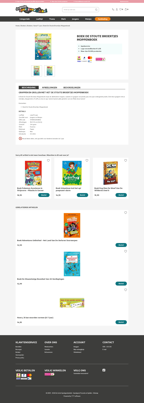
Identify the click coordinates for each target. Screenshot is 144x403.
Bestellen (18, 347)
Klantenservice (124, 1)
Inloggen (76, 347)
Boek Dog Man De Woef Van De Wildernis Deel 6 (108, 189)
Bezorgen (19, 349)
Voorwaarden (20, 355)
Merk (63, 19)
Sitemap (95, 393)
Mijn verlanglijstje (79, 349)
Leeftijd (39, 19)
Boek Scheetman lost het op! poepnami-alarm (68, 189)
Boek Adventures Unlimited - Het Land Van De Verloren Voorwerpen (47, 240)
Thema (52, 19)
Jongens (75, 19)
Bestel (43, 195)
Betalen (18, 352)
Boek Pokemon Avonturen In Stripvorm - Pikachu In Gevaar (30, 189)
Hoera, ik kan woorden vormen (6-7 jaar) (35, 317)
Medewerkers (49, 347)
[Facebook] (104, 371)
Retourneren (49, 352)
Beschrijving (29, 87)
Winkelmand (77, 352)
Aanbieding (102, 19)
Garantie (47, 349)
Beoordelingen (71, 87)
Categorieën (24, 19)
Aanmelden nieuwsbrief (81, 373)
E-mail (104, 349)
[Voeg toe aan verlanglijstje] (48, 160)
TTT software (76, 396)
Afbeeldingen (49, 87)
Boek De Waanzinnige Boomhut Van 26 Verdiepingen (40, 279)
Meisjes (88, 19)
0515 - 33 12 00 (107, 347)
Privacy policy (20, 358)
